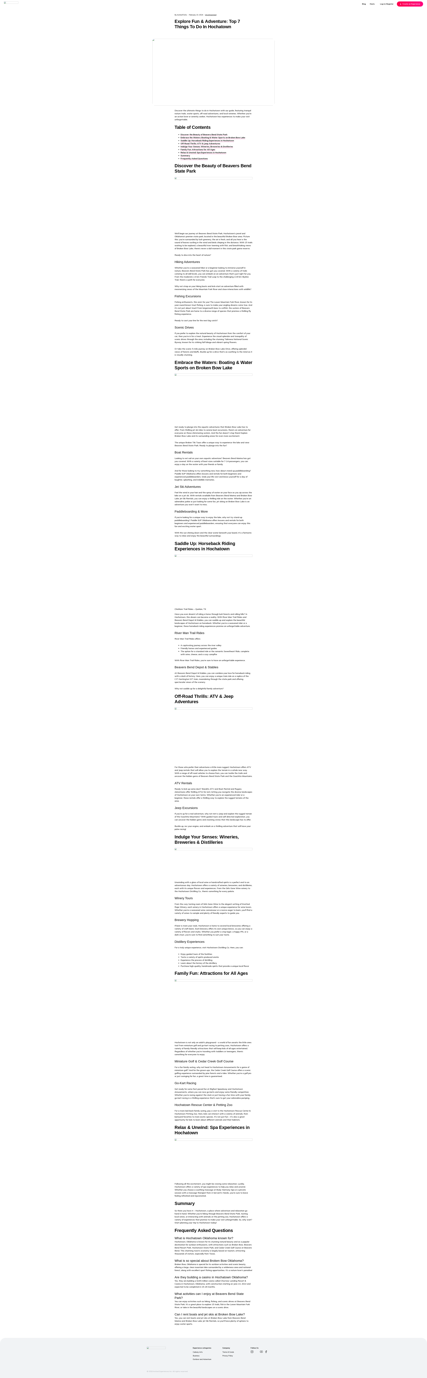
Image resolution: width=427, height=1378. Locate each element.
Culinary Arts (198, 1352)
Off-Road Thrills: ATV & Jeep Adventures (200, 143)
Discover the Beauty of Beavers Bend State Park (204, 134)
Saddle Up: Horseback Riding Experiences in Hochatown (207, 140)
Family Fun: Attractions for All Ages (198, 149)
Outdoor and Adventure (202, 1359)
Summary (185, 155)
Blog (364, 4)
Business (196, 1356)
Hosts (372, 4)
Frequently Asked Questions (194, 158)
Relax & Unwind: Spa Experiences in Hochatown (203, 152)
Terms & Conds (228, 1352)
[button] (176, 33)
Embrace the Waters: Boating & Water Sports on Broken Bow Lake (213, 137)
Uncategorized (210, 15)
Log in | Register (387, 4)
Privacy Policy (227, 1356)
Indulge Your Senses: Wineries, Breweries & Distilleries (207, 146)
